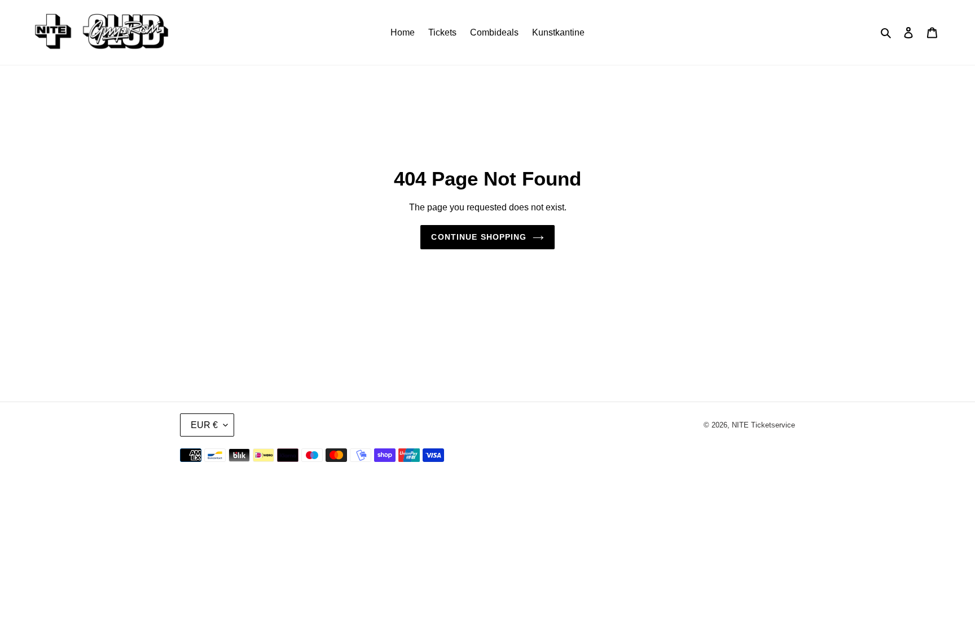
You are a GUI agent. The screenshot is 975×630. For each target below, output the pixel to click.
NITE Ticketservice (763, 425)
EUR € (204, 425)
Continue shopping (478, 236)
